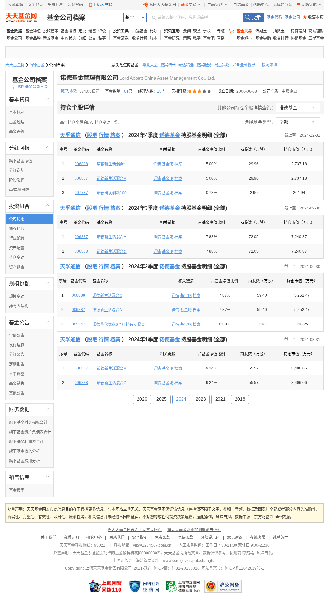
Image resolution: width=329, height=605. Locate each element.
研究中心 (94, 537)
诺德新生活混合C (112, 164)
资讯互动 (172, 31)
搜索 (253, 17)
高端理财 (316, 31)
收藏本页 (313, 17)
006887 (81, 178)
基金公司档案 (66, 17)
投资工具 (121, 31)
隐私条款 (185, 537)
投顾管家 (50, 31)
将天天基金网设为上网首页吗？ (135, 530)
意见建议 (235, 537)
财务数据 (29, 409)
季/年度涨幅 (19, 190)
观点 (197, 31)
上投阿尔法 (267, 65)
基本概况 (16, 112)
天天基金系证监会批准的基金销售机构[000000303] (116, 553)
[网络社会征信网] (144, 586)
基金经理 (16, 122)
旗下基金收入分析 (24, 451)
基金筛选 (121, 38)
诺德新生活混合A (111, 178)
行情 (104, 135)
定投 (82, 31)
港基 (92, 31)
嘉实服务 (204, 65)
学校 (207, 31)
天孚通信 (70, 135)
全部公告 (16, 335)
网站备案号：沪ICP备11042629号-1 (232, 568)
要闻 (187, 31)
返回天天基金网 (162, 5)
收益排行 (281, 38)
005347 (78, 324)
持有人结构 (18, 306)
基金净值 (33, 31)
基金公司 (292, 17)
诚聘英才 (280, 537)
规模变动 (16, 296)
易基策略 (222, 65)
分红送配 (16, 170)
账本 (153, 38)
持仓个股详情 (77, 107)
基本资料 (29, 99)
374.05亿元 (89, 91)
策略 (187, 38)
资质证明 (71, 537)
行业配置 (16, 238)
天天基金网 (15, 65)
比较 (153, 31)
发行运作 (16, 345)
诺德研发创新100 (112, 193)
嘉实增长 (168, 65)
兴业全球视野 (243, 65)
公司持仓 (16, 219)
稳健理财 (298, 31)
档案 (115, 135)
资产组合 (16, 267)
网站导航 (309, 5)
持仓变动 (16, 257)
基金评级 (16, 131)
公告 (92, 38)
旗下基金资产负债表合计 (30, 432)
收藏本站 (15, 5)
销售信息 (29, 477)
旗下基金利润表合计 (26, 442)
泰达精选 (186, 65)
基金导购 (263, 38)
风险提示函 (210, 537)
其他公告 (16, 393)
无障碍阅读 (282, 5)
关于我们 (48, 537)
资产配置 (16, 248)
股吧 (92, 135)
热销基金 (298, 38)
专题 (221, 31)
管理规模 (68, 91)
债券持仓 (16, 229)
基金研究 (172, 38)
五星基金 (316, 38)
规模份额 (29, 283)
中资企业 (289, 91)
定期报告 (16, 364)
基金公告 (29, 322)
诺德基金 (37, 65)
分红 (82, 38)
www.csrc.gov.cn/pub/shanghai (190, 560)
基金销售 (16, 383)
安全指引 (139, 537)
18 (159, 91)
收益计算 (139, 38)
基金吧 (209, 38)
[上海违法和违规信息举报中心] (183, 586)
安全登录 (35, 5)
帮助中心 (261, 5)
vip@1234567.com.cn (152, 545)
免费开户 (55, 5)
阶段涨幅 (16, 180)
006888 (81, 164)
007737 (81, 193)
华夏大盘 (150, 65)
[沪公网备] (223, 586)
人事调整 (16, 374)
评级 (102, 31)
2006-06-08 (246, 91)
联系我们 (117, 537)
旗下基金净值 (20, 161)
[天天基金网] (23, 17)
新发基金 (50, 38)
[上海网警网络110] (105, 586)
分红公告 (16, 354)
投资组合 (29, 206)
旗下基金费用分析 (24, 461)
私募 (102, 38)
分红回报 (29, 148)
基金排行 (68, 31)
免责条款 (162, 537)
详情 (157, 164)
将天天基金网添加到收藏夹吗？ (194, 530)
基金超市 (244, 38)
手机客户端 (102, 5)
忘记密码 (75, 5)
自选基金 (241, 5)
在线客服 (257, 537)
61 (126, 91)
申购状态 (68, 38)
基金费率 (16, 490)
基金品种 (33, 38)
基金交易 (188, 5)
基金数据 (14, 31)
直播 (221, 38)
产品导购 (215, 5)
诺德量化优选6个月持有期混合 (119, 324)
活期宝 (261, 31)
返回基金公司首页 (30, 87)
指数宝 (279, 31)
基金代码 (274, 17)
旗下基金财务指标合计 (28, 422)
